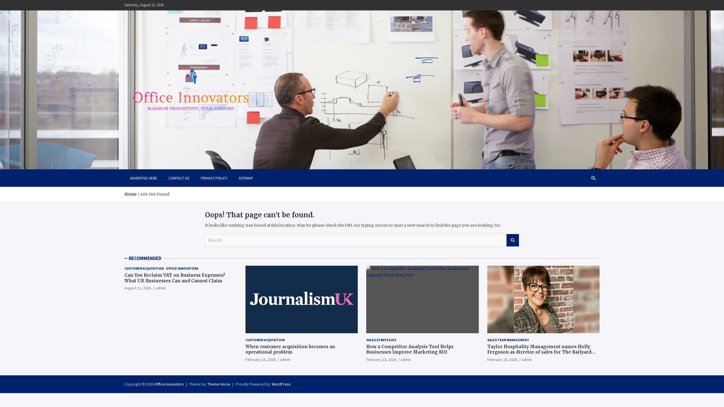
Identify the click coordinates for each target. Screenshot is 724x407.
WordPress (281, 384)
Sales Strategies (381, 340)
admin (161, 288)
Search (513, 240)
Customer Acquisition (144, 268)
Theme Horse (219, 384)
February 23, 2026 (260, 359)
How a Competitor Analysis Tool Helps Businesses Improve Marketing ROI (409, 349)
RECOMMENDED (145, 258)
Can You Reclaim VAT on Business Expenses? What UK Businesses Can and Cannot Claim (174, 277)
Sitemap (246, 178)
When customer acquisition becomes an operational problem (290, 349)
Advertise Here (143, 178)
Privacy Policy (214, 178)
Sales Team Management (508, 340)
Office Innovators (182, 268)
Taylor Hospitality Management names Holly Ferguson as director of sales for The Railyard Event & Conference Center (539, 352)
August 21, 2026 (137, 288)
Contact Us (179, 178)
